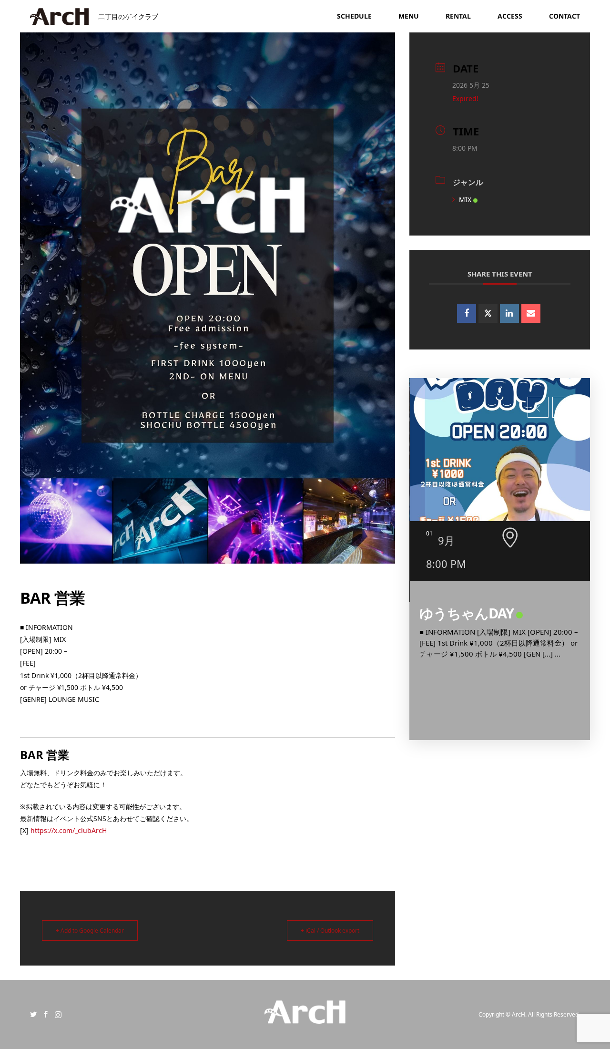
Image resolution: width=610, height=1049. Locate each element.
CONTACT (564, 16)
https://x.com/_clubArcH (68, 830)
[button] (538, 407)
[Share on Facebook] (466, 313)
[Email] (530, 313)
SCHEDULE (354, 16)
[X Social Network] (488, 313)
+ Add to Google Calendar (90, 930)
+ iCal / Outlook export (330, 930)
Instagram (58, 1014)
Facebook (45, 1014)
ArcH (518, 1014)
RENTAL (458, 16)
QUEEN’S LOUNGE (476, 613)
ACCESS (510, 16)
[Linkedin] (509, 313)
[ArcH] (304, 1018)
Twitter (33, 1014)
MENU (408, 16)
